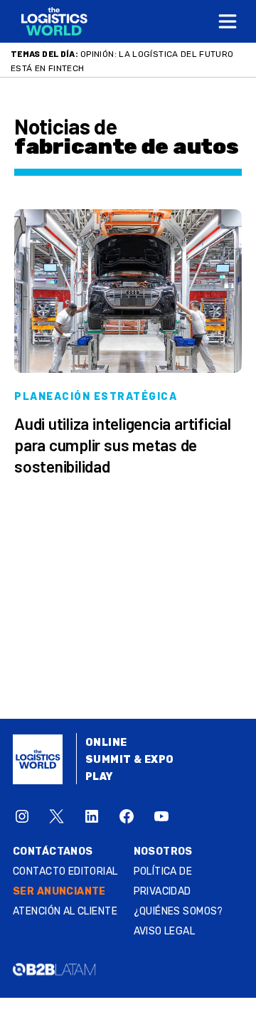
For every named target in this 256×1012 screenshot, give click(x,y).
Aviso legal (165, 931)
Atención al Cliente (65, 911)
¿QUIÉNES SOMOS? (178, 911)
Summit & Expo (129, 760)
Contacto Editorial (65, 871)
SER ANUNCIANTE (59, 891)
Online (106, 743)
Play (99, 777)
